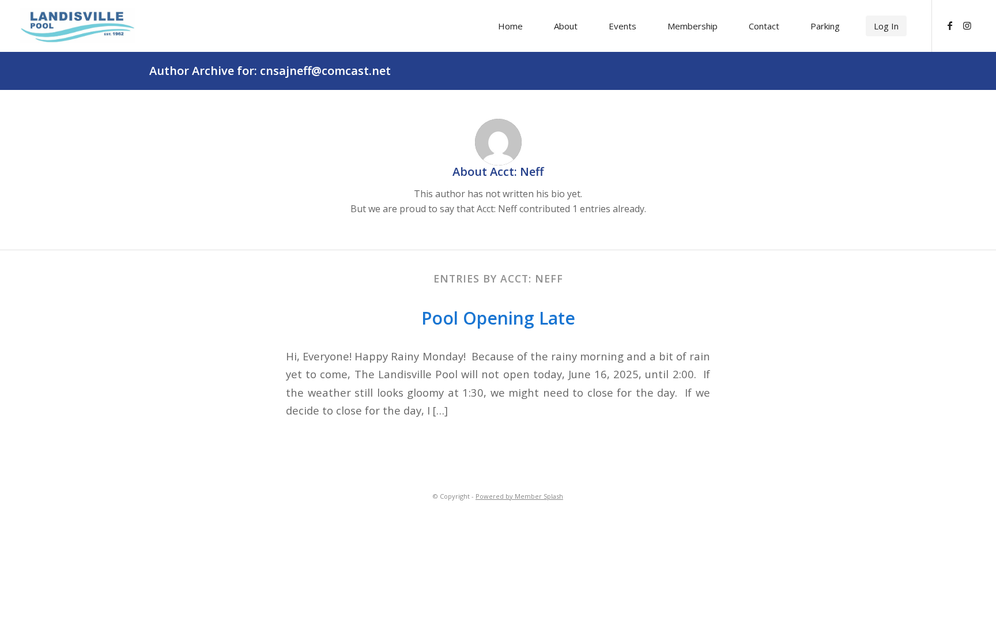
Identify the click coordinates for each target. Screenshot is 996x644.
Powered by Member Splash (519, 496)
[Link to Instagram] (967, 25)
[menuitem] (510, 26)
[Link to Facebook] (950, 25)
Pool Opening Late (498, 318)
